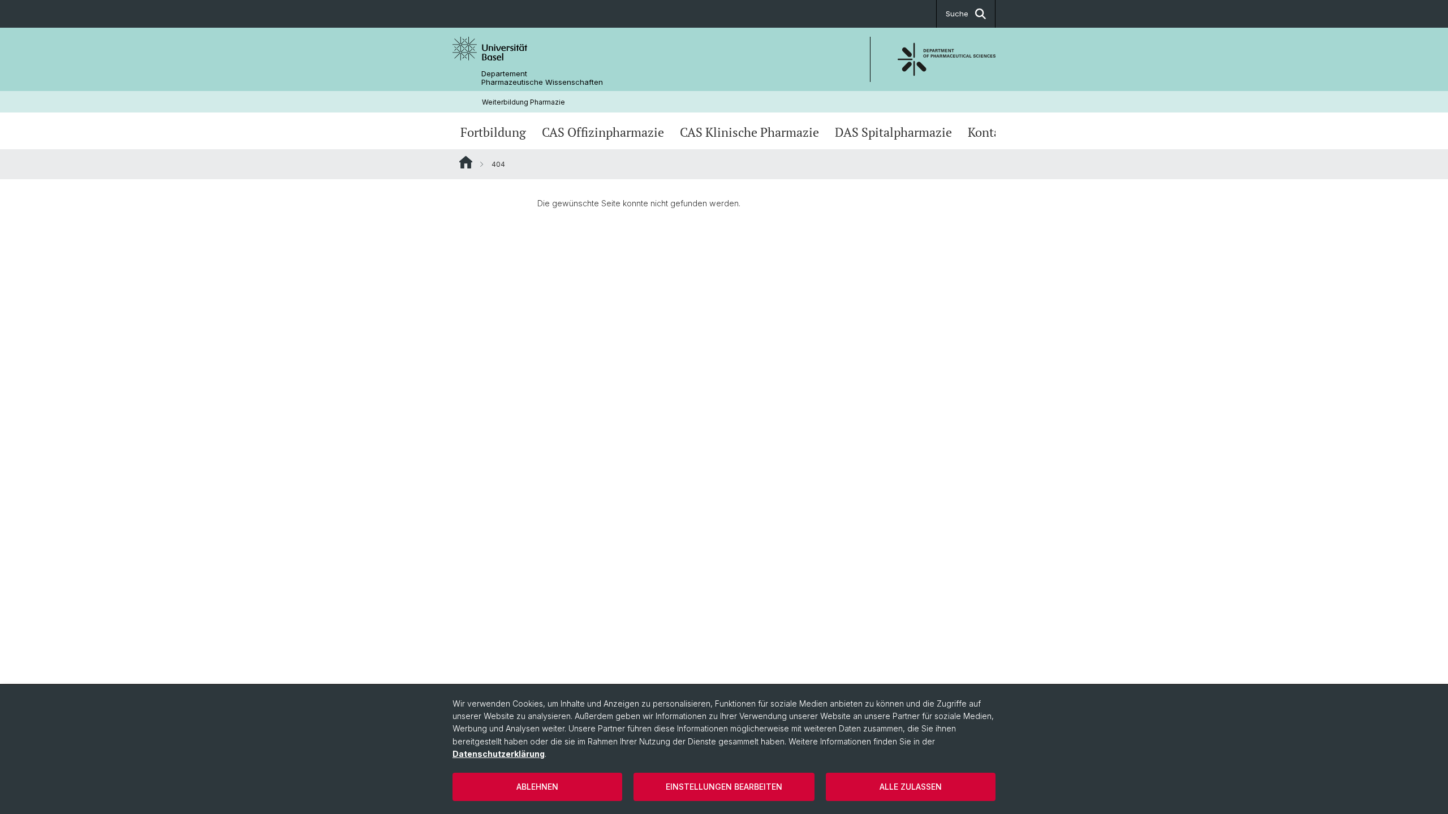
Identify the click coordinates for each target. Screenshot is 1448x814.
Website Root (465, 162)
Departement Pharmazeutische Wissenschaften (542, 78)
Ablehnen (537, 786)
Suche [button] (957, 13)
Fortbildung (493, 132)
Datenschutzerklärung (499, 754)
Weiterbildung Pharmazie (523, 102)
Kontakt (989, 132)
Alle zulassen (911, 786)
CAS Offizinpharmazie (603, 132)
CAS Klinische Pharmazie (749, 132)
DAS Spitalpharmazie (893, 132)
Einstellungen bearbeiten (724, 786)
